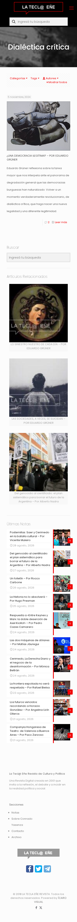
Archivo (16, 837)
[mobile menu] (71, 8)
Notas (15, 813)
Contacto (17, 831)
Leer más (61, 222)
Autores (51, 78)
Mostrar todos (57, 82)
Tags (34, 78)
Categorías (17, 78)
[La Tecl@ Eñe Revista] (38, 8)
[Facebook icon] (36, 907)
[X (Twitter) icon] (40, 907)
